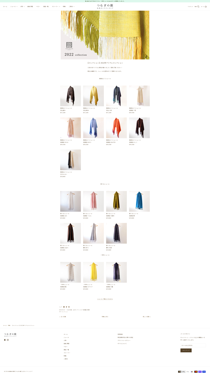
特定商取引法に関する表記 (125, 337)
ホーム (5, 6)
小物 (21, 6)
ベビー (38, 6)
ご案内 (71, 6)
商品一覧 (46, 6)
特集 (64, 6)
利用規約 (120, 334)
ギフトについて (122, 343)
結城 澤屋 (30, 6)
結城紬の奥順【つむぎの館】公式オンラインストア (20, 371)
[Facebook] (5, 340)
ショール (13, 6)
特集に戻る (105, 316)
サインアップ (186, 350)
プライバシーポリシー (124, 340)
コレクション (65, 311)
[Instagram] (8, 340)
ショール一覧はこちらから (105, 299)
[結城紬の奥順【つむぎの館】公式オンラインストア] (105, 6)
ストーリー (55, 6)
